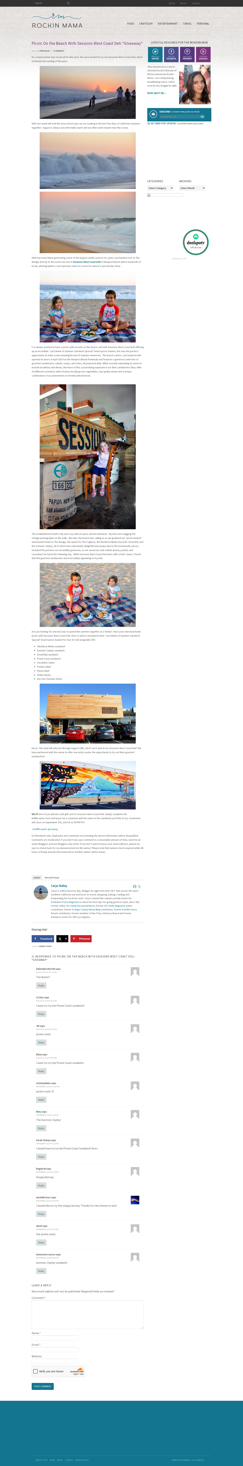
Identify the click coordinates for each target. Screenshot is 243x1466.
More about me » (156, 93)
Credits (200, 1460)
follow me (155, 57)
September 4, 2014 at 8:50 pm (47, 1258)
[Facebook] (135, 886)
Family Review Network (82, 905)
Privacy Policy (82, 1460)
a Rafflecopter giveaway (45, 829)
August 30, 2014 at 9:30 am (46, 1001)
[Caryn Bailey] (41, 898)
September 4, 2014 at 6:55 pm (47, 1201)
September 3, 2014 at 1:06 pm (47, 1115)
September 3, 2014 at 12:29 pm (47, 1086)
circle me (203, 57)
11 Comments (58, 51)
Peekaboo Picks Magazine (65, 902)
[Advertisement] (174, 153)
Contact (69, 1460)
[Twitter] (139, 886)
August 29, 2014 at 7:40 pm (46, 972)
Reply (41, 985)
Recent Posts (52, 877)
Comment (39, 1298)
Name (36, 1333)
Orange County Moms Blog (86, 909)
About (60, 1460)
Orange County (45, 946)
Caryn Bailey (59, 886)
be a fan (171, 57)
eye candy (187, 57)
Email (36, 1344)
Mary (38, 1111)
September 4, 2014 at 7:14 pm (47, 1229)
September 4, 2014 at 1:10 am (47, 1143)
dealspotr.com (179, 258)
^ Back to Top (41, 1460)
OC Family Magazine (114, 905)
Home (52, 1460)
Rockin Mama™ (57, 20)
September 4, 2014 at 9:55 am (47, 1172)
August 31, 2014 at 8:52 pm (46, 1058)
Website (37, 1356)
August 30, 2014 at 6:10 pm (46, 1029)
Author (37, 877)
